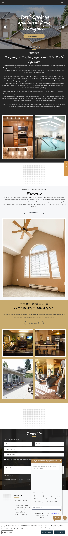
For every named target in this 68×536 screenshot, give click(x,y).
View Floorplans (33, 212)
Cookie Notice (53, 528)
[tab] (28, 47)
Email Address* (10, 449)
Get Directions (33, 323)
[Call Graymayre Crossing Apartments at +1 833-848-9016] (65, 2)
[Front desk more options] (65, 518)
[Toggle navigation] (3, 2)
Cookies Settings (7, 532)
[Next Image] (63, 27)
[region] (34, 529)
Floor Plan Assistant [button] (66, 169)
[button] (61, 2)
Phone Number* (10, 454)
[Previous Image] (5, 27)
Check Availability (33, 36)
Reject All (60, 532)
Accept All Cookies (47, 532)
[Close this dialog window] (60, 460)
